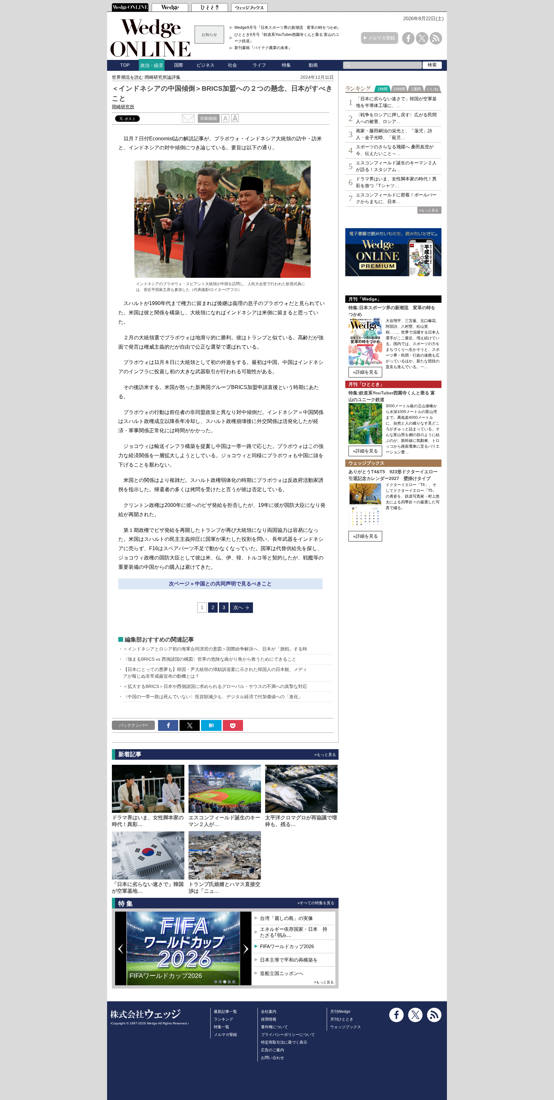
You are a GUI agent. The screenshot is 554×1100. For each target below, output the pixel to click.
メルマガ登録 (381, 37)
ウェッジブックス (345, 1027)
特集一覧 (221, 1027)
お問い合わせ (272, 1057)
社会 (232, 65)
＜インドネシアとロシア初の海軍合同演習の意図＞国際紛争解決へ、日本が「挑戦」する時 (215, 648)
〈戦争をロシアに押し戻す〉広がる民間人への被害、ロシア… (396, 118)
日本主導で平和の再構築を (168, 980)
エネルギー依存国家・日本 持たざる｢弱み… (293, 932)
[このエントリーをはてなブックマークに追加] (211, 725)
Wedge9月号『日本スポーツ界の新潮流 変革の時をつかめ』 (287, 27)
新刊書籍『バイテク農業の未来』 (263, 47)
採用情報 (268, 1019)
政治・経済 (151, 65)
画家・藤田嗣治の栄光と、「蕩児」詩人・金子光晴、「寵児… (394, 134)
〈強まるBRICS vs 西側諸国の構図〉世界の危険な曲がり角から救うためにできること (209, 659)
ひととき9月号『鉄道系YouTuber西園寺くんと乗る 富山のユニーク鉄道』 (288, 37)
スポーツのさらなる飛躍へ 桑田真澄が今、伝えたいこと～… (394, 150)
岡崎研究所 (123, 106)
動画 (313, 65)
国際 (178, 65)
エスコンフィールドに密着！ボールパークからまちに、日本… (396, 198)
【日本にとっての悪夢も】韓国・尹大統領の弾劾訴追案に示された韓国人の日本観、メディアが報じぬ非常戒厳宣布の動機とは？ (215, 673)
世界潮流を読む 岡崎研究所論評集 (146, 77)
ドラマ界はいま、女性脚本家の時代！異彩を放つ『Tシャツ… (396, 182)
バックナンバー (133, 725)
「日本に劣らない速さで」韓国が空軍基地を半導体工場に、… (396, 102)
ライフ (259, 65)
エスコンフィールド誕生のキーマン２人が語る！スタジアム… (396, 166)
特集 (286, 65)
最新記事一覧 (225, 1011)
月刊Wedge (340, 1011)
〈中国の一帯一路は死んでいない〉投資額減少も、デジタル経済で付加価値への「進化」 (213, 696)
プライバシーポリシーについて (288, 1034)
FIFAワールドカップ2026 (287, 946)
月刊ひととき (341, 1019)
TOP (125, 65)
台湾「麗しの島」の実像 (286, 918)
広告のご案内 (272, 1050)
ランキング (223, 1019)
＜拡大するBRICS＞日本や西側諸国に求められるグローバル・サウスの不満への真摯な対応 (215, 686)
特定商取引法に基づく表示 (284, 1042)
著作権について (274, 1027)
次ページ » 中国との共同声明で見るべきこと (220, 583)
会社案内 (268, 1011)
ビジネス (205, 65)
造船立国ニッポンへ (281, 973)
